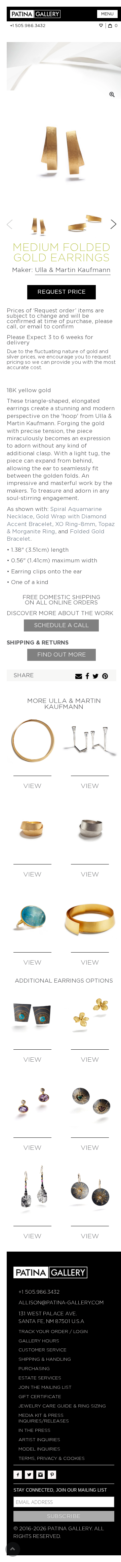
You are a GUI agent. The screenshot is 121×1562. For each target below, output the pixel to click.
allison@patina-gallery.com (61, 1302)
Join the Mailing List (45, 1387)
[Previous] (10, 224)
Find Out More (61, 655)
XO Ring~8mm (75, 524)
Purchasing (34, 1368)
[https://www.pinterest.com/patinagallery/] (52, 1475)
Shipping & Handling (44, 1359)
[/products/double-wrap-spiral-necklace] (32, 741)
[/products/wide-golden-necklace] (90, 918)
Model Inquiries (39, 1449)
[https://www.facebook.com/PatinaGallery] (17, 1475)
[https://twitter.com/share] (96, 677)
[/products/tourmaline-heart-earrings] (90, 1103)
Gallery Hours (38, 1340)
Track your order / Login (53, 1331)
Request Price (61, 292)
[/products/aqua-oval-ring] (32, 918)
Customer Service (42, 1349)
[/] (35, 14)
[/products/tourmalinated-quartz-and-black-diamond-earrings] (32, 1191)
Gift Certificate (39, 1396)
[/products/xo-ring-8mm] (32, 829)
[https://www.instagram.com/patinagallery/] (40, 1475)
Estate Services (39, 1377)
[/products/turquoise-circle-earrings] (32, 1015)
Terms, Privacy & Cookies (51, 1458)
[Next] (113, 224)
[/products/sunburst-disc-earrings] (90, 1191)
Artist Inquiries (39, 1439)
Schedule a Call (61, 625)
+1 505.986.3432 (27, 25)
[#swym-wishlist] (102, 25)
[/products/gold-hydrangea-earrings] (90, 1015)
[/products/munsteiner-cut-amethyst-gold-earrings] (32, 1103)
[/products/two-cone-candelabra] (90, 741)
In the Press (34, 1430)
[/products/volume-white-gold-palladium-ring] (90, 829)
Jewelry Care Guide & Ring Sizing (62, 1405)
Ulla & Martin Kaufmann (73, 269)
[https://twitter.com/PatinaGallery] (29, 1475)
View (32, 786)
